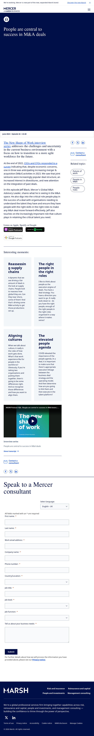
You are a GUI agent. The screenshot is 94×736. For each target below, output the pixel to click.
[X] (6, 717)
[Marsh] (16, 691)
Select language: (47, 501)
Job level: (8, 600)
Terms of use (9, 723)
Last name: (9, 528)
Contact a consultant (14, 462)
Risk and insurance (56, 688)
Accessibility (34, 723)
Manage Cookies (76, 723)
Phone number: (11, 564)
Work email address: (14, 540)
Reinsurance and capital (79, 688)
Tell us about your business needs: (20, 623)
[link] (5, 471)
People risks (76, 188)
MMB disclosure (61, 723)
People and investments (54, 693)
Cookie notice (47, 723)
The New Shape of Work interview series (25, 144)
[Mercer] (12, 9)
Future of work (77, 172)
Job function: (10, 611)
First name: (10, 516)
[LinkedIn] (14, 717)
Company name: (12, 552)
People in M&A (77, 180)
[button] (90, 3)
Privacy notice (38, 659)
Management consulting (79, 693)
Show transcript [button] (10, 451)
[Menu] (89, 9)
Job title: (8, 588)
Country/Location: (13, 576)
